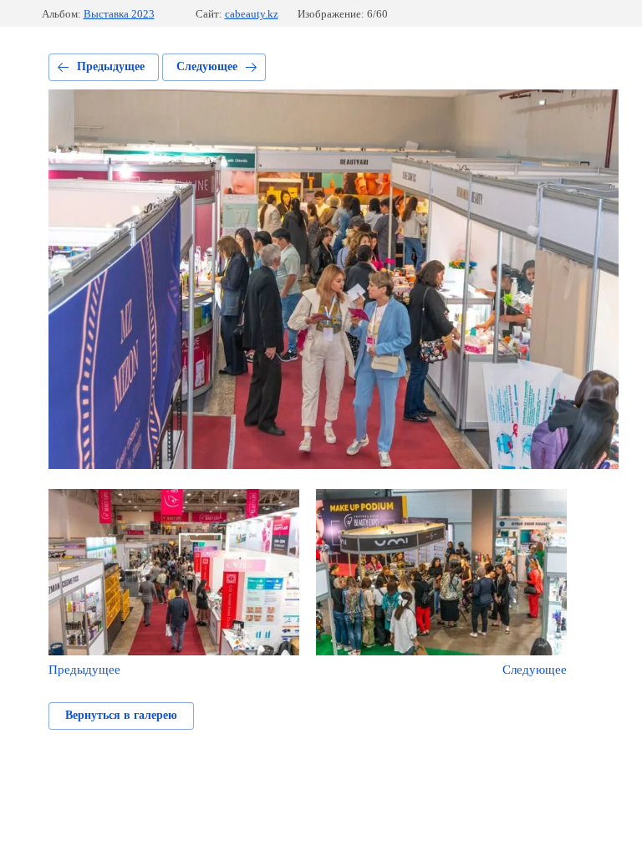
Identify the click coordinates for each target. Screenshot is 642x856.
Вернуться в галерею (121, 715)
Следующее (206, 66)
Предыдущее (111, 66)
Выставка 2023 (119, 14)
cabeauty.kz (251, 14)
